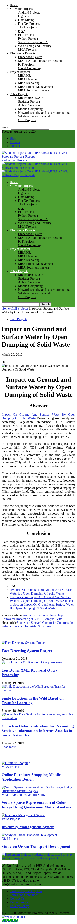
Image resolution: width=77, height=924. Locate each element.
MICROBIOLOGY (31, 98)
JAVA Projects (27, 27)
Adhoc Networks (29, 105)
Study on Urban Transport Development (36, 846)
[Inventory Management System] (23, 815)
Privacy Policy (19, 906)
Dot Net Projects (29, 23)
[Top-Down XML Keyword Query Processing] (33, 662)
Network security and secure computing (44, 112)
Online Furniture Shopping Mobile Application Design (31, 777)
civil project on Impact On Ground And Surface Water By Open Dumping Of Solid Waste (41, 591)
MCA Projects (27, 49)
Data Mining (26, 20)
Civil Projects (27, 120)
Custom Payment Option (26, 891)
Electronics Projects (22, 53)
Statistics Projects (29, 101)
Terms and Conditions (24, 895)
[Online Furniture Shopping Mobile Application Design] (16, 763)
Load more (9, 747)
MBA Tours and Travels (33, 90)
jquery (22, 31)
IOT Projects (26, 64)
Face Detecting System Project (27, 650)
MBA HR (24, 75)
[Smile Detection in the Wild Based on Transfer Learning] (38, 690)
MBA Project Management (35, 86)
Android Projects (29, 12)
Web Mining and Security (34, 46)
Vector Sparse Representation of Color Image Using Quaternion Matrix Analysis (36, 804)
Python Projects (28, 38)
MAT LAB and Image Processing (40, 60)
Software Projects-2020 (33, 42)
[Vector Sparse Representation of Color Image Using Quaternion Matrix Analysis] (38, 791)
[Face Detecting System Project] (23, 642)
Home (14, 5)
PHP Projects (26, 34)
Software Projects (21, 9)
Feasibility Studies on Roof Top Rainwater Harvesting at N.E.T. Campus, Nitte (32, 617)
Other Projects (19, 94)
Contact (15, 146)
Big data (23, 16)
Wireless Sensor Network (34, 116)
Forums (15, 142)
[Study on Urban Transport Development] (29, 835)
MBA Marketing (29, 83)
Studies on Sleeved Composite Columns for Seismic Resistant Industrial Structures (37, 624)
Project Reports (20, 72)
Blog (13, 138)
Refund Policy (19, 902)
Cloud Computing (29, 68)
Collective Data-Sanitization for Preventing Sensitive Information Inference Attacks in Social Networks (38, 730)
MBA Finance (27, 79)
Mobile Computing (30, 109)
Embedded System (30, 57)
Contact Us (17, 898)
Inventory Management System (28, 827)
